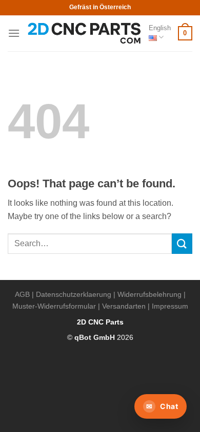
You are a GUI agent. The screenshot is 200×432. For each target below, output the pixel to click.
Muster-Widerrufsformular (54, 306)
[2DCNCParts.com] (84, 34)
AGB (22, 294)
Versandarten (124, 306)
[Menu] (14, 33)
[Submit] (182, 243)
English (160, 28)
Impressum (170, 306)
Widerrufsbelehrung (149, 294)
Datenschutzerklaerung (73, 294)
